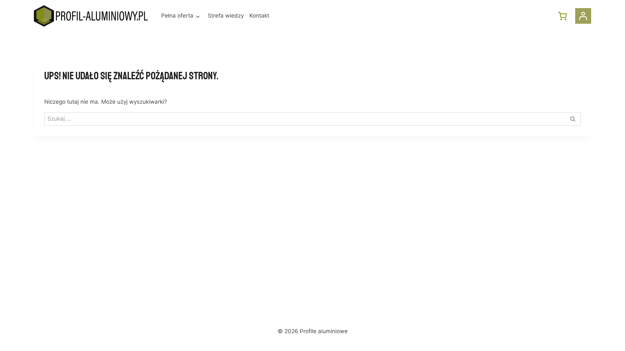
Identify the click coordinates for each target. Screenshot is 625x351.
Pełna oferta (177, 15)
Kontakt (259, 15)
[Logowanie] (583, 16)
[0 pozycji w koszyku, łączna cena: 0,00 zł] (562, 15)
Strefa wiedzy (226, 15)
